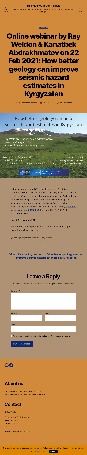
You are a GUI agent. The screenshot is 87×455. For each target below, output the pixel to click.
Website (14, 324)
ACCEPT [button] (53, 451)
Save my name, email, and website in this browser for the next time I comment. (42, 336)
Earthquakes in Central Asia (43, 5)
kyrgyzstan (26, 238)
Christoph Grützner (29, 103)
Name (14, 313)
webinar (43, 27)
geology (17, 238)
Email (47, 313)
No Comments (66, 103)
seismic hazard (38, 238)
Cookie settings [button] (40, 451)
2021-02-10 (48, 103)
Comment (15, 291)
